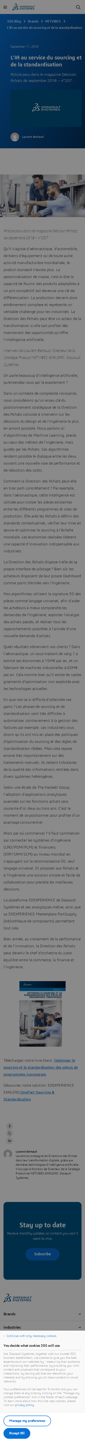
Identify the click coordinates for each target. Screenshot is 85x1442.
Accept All (17, 1433)
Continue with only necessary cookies (31, 1336)
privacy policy (24, 1405)
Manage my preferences (27, 1421)
